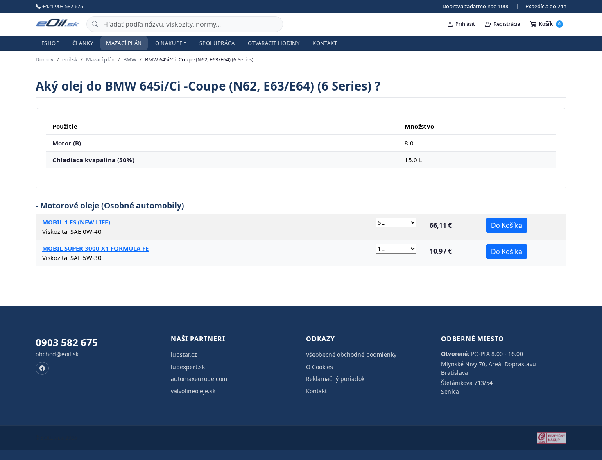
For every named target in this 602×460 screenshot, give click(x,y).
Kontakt (324, 43)
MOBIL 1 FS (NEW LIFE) (76, 222)
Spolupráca (217, 43)
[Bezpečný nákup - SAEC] (551, 438)
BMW (129, 59)
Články (82, 43)
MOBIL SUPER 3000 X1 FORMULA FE (95, 248)
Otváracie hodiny (273, 43)
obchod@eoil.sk (57, 354)
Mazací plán (124, 43)
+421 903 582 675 (62, 6)
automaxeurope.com (199, 379)
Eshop (50, 43)
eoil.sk (69, 59)
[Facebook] (42, 368)
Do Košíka (506, 225)
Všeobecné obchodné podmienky (351, 354)
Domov (45, 59)
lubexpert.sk (188, 367)
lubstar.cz (184, 354)
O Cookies (319, 367)
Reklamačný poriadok (335, 379)
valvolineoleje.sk (193, 391)
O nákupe (169, 43)
